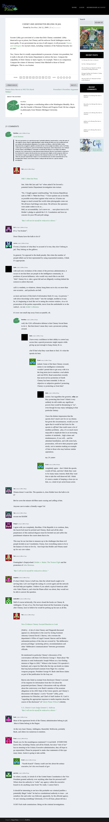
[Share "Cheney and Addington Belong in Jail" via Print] (49, 77)
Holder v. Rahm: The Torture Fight (47, 562)
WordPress (27, 819)
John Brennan (28, 565)
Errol (38, 360)
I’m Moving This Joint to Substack (90, 60)
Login (81, 7)
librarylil (86, 104)
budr (14, 717)
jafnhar (85, 121)
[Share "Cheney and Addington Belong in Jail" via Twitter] (23, 77)
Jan (14, 488)
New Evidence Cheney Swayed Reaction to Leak (39, 624)
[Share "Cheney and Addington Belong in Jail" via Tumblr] (30, 77)
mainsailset (16, 598)
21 (51, 27)
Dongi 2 (15, 523)
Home (74, 7)
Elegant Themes (15, 819)
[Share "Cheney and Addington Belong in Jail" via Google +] (27, 77)
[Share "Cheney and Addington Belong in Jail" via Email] (46, 77)
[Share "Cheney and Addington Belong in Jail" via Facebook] (20, 77)
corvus (15, 243)
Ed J (14, 227)
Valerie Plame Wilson (50, 702)
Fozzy (15, 738)
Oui (22, 169)
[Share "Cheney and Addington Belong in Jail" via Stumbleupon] (43, 77)
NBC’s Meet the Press (29, 179)
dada (14, 267)
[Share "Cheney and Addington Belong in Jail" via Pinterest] (33, 77)
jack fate (15, 773)
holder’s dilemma (32, 307)
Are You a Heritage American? (89, 64)
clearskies (86, 112)
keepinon (15, 577)
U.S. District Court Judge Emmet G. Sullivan (38, 708)
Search (82, 19)
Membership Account (96, 7)
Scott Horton (18, 137)
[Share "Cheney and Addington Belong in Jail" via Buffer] (39, 77)
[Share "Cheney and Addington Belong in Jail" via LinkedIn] (36, 77)
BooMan (34, 27)
